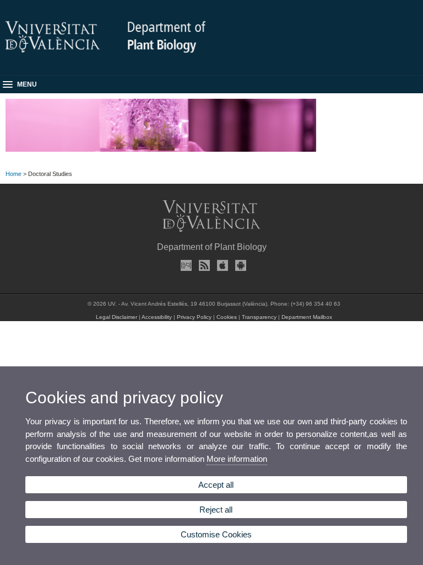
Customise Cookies (216, 534)
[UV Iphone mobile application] (221, 265)
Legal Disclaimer (116, 317)
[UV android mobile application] (239, 265)
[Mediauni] (184, 265)
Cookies (226, 317)
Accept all (216, 484)
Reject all (215, 509)
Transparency (259, 317)
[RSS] (202, 265)
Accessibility (157, 317)
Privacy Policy (194, 317)
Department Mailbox (306, 317)
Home (13, 173)
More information (237, 458)
